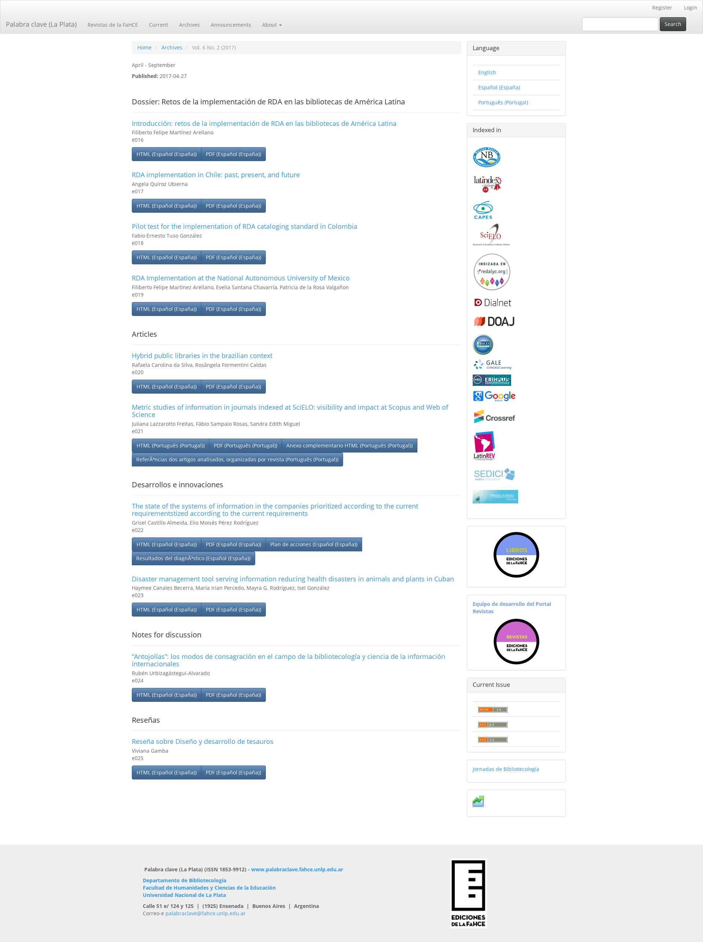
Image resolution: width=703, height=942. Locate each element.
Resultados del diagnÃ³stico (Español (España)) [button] (193, 558)
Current (158, 24)
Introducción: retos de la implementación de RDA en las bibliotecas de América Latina (264, 123)
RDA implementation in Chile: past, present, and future (216, 174)
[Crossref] (495, 416)
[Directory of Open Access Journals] (495, 320)
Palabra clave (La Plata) (41, 24)
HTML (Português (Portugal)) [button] (171, 445)
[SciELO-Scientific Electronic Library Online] (491, 234)
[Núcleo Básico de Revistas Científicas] (487, 156)
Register (662, 7)
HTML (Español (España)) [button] (167, 153)
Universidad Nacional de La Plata (184, 894)
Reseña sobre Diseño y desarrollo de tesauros (203, 741)
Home (144, 47)
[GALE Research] (493, 364)
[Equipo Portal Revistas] (516, 640)
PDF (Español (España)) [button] (233, 153)
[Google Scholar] (495, 395)
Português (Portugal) (503, 102)
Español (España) (499, 87)
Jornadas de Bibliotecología (506, 769)
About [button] (270, 24)
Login (690, 7)
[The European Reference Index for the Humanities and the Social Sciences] (492, 379)
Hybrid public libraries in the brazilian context (202, 355)
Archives (189, 24)
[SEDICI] (495, 473)
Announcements (231, 24)
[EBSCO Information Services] (483, 343)
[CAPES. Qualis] (483, 209)
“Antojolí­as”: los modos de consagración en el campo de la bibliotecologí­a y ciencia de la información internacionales (288, 660)
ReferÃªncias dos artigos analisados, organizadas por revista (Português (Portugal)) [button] (237, 459)
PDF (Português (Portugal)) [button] (245, 445)
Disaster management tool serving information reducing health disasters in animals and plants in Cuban (293, 578)
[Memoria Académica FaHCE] (495, 496)
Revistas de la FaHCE (113, 24)
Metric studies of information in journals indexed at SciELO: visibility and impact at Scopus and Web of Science (290, 411)
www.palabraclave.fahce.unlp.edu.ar (297, 869)
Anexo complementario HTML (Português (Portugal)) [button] (349, 445)
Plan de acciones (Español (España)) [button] (313, 544)
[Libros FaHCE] (516, 555)
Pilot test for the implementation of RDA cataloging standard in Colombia (244, 226)
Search (673, 24)
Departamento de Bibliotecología (184, 880)
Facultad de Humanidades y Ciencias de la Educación (209, 887)
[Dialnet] (492, 302)
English (487, 72)
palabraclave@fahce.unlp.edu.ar (205, 913)
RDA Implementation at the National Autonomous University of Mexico (241, 277)
